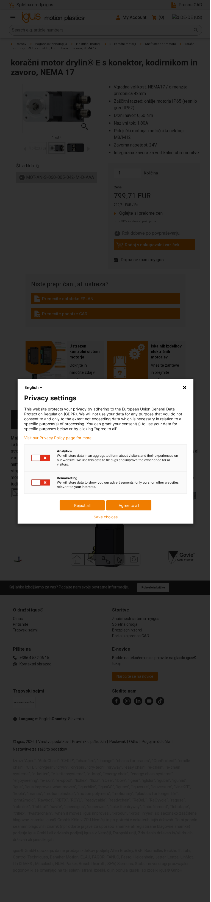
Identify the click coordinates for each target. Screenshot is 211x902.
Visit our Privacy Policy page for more (57, 438)
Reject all (82, 505)
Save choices (106, 517)
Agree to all (129, 505)
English (31, 387)
